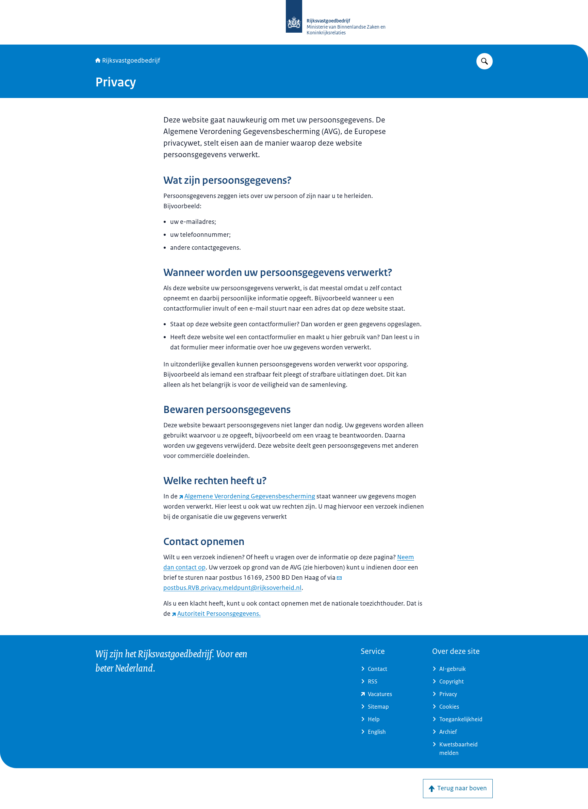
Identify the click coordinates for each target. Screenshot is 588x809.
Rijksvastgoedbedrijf (131, 60)
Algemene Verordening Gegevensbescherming (249, 496)
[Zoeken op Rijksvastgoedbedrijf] (484, 61)
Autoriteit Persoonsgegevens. (219, 614)
